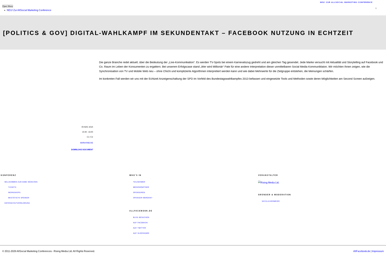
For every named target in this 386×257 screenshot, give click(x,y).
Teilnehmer (139, 182)
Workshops (14, 192)
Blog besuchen (141, 217)
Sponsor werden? (142, 198)
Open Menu (8, 6)
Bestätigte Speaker (18, 198)
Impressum (378, 251)
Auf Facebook (140, 223)
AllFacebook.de (361, 251)
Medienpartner (141, 187)
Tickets (12, 187)
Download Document (82, 150)
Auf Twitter (139, 228)
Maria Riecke (86, 143)
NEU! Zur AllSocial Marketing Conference (29, 10)
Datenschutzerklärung (17, 203)
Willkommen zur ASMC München (21, 182)
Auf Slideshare (141, 233)
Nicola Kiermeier (271, 201)
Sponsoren (139, 192)
